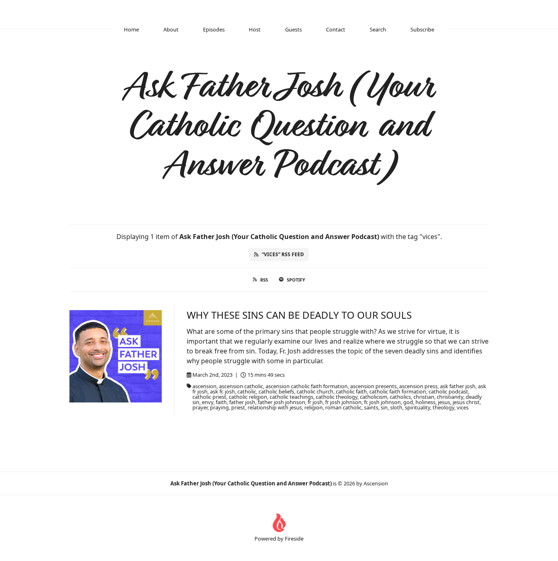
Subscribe (422, 29)
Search (378, 29)
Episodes (214, 29)
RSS (264, 280)
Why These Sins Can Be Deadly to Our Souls (299, 315)
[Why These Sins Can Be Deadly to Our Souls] (115, 356)
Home (131, 29)
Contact (335, 29)
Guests (293, 29)
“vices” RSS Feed (283, 254)
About (171, 29)
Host (255, 29)
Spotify (296, 280)
